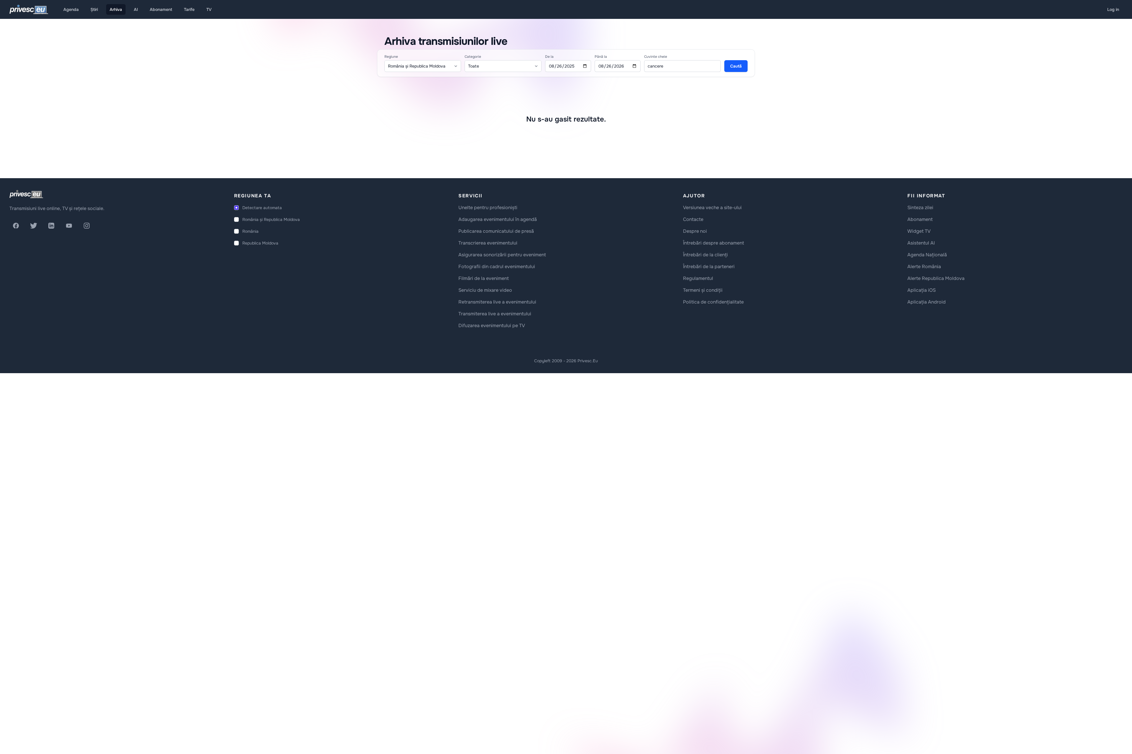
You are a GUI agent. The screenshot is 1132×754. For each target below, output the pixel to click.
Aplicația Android (926, 302)
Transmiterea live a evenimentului (494, 314)
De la (549, 56)
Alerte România (924, 266)
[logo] (26, 194)
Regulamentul (698, 278)
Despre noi (695, 231)
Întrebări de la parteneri (709, 266)
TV (209, 9)
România (250, 231)
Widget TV (919, 231)
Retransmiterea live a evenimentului (497, 302)
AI (136, 9)
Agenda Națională (927, 255)
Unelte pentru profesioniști (487, 207)
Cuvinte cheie (655, 56)
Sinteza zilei (920, 207)
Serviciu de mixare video (485, 290)
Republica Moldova (260, 243)
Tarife (189, 9)
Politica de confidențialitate (713, 302)
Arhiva (116, 9)
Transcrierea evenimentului (487, 243)
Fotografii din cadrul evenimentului (496, 266)
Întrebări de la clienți (705, 255)
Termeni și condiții (703, 290)
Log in (1113, 9)
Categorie (473, 56)
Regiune (391, 56)
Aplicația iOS (921, 290)
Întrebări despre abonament (713, 243)
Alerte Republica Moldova (936, 278)
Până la (601, 56)
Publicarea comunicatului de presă (496, 231)
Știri (94, 9)
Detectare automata (262, 207)
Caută (736, 66)
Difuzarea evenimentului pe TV (491, 325)
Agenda (71, 9)
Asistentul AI (921, 243)
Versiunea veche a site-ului (712, 207)
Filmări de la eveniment (483, 278)
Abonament (161, 9)
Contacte (693, 219)
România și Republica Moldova (271, 219)
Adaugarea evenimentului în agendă (497, 219)
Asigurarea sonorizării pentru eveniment (502, 255)
